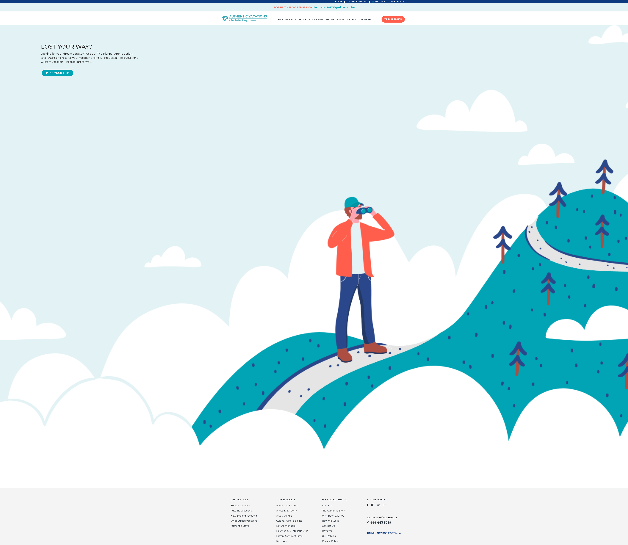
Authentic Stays (240, 525)
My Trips (380, 1)
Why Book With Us (333, 515)
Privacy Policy (330, 541)
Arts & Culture (284, 515)
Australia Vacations (241, 510)
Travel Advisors (357, 1)
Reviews (327, 530)
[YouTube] (385, 505)
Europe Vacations (241, 505)
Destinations (287, 19)
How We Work (330, 520)
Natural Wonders (285, 525)
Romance (282, 541)
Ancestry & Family (286, 510)
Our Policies (329, 536)
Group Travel (335, 19)
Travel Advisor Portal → (384, 533)
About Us (365, 19)
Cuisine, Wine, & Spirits (289, 520)
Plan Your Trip (57, 73)
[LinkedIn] (378, 505)
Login (338, 1)
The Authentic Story (333, 510)
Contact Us (398, 1)
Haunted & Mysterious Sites (292, 530)
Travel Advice (285, 499)
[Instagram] (372, 505)
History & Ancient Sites (289, 536)
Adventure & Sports (287, 505)
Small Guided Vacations (244, 520)
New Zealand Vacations (244, 515)
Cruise (351, 19)
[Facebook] (367, 505)
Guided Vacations (311, 19)
